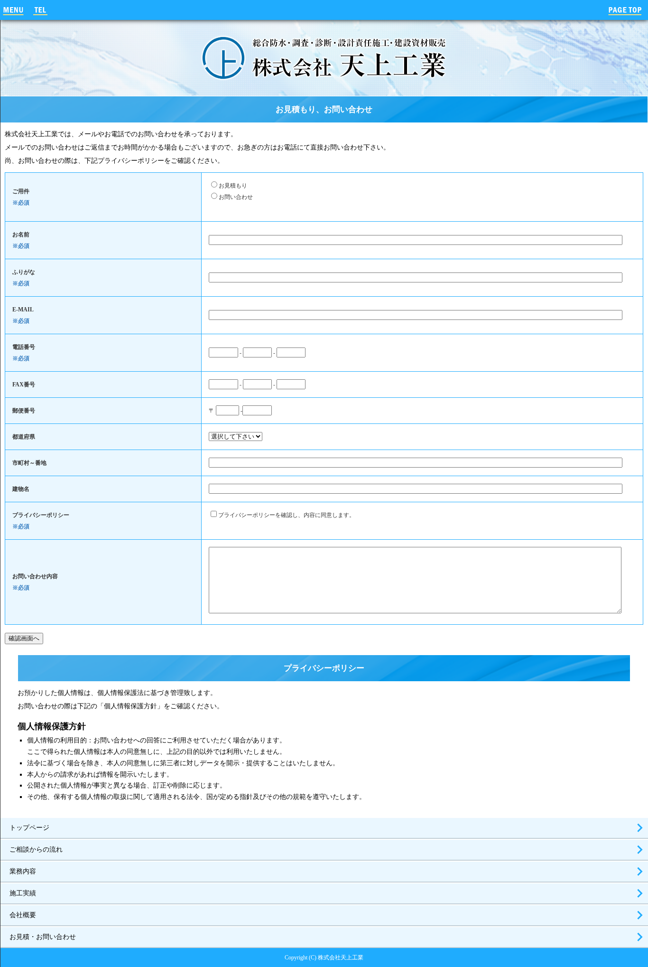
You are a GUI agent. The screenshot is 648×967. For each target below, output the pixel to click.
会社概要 (22, 915)
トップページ (29, 827)
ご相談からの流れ (36, 849)
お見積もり (233, 185)
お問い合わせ (236, 197)
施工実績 (22, 893)
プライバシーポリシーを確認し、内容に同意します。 (286, 515)
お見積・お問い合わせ (42, 936)
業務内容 (22, 871)
